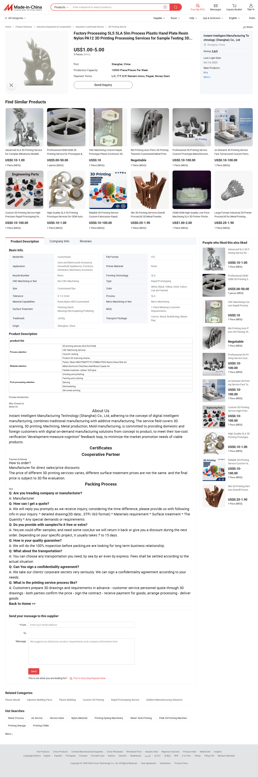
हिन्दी (176, 755)
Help (191, 18)
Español (58, 755)
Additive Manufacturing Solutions (164, 699)
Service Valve (57, 718)
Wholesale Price (133, 751)
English (47, 755)
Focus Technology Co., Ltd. (106, 763)
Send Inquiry (103, 85)
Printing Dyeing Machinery (109, 718)
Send (34, 671)
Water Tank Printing (141, 718)
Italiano (111, 755)
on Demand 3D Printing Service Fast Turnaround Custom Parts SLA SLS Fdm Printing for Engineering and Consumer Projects (239, 382)
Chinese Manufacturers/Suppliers (87, 751)
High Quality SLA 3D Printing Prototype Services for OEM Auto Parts (239, 435)
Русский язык (97, 755)
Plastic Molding (67, 699)
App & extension (211, 18)
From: (23, 624)
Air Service (36, 718)
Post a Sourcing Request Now (88, 678)
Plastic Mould (12, 699)
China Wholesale (115, 751)
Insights (217, 751)
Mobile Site (205, 751)
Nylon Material (79, 718)
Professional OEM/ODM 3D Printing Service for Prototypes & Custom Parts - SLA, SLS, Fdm (239, 277)
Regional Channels (170, 751)
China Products (60, 751)
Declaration (165, 763)
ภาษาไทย (186, 755)
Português (70, 755)
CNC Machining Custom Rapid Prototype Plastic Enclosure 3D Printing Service (239, 303)
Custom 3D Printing (93, 699)
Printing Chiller (41, 725)
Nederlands (135, 755)
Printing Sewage (17, 725)
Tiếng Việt (209, 755)
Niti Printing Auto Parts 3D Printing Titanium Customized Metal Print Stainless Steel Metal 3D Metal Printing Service (239, 330)
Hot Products (43, 751)
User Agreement (148, 763)
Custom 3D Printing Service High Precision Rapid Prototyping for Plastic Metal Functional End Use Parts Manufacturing (239, 409)
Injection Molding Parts (39, 699)
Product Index (189, 751)
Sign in (250, 9)
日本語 (167, 755)
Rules (252, 18)
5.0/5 (215, 51)
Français (83, 755)
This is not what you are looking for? (47, 678)
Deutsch (123, 755)
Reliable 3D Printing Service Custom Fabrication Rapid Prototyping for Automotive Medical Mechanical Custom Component (239, 461)
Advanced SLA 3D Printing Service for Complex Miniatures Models (238, 251)
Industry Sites (151, 751)
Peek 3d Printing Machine (173, 718)
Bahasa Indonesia (226, 755)
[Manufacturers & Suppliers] (23, 7)
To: (25, 633)
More (206, 77)
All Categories (15, 18)
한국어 (157, 755)
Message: (21, 641)
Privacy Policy (181, 763)
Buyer (174, 18)
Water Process (16, 718)
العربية (148, 755)
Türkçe (197, 755)
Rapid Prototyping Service (125, 699)
